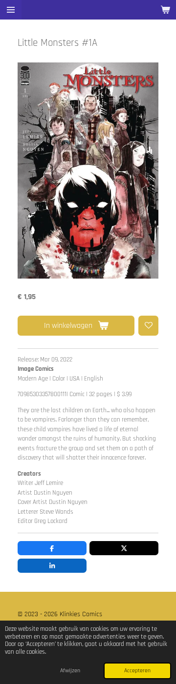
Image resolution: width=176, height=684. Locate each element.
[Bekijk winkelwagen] (165, 10)
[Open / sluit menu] (11, 10)
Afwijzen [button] (70, 670)
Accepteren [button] (137, 670)
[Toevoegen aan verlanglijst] (148, 326)
